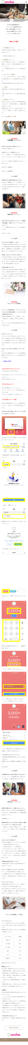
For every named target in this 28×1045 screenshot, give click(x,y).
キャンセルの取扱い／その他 (9, 116)
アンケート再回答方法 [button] (8, 171)
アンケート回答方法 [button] (8, 167)
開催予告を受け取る (14, 1027)
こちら (14, 56)
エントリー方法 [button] (7, 233)
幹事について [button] (6, 818)
